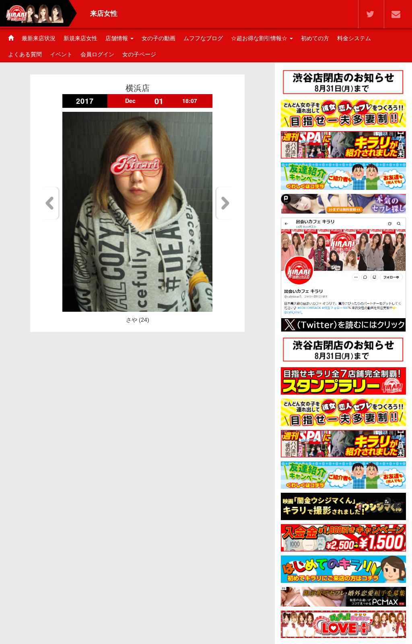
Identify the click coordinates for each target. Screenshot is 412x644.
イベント (61, 54)
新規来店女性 (80, 38)
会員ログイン (97, 54)
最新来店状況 (39, 38)
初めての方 (315, 38)
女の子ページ (139, 54)
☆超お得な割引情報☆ (260, 38)
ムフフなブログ (203, 38)
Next (224, 203)
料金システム (354, 38)
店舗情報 (117, 38)
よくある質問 (25, 54)
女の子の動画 (158, 38)
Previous (51, 203)
